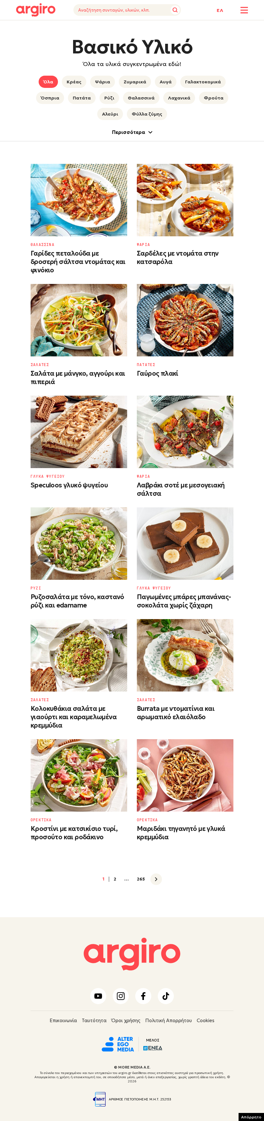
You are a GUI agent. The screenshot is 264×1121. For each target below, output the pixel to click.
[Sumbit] (175, 9)
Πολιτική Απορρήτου (168, 1020)
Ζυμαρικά (135, 82)
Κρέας (74, 82)
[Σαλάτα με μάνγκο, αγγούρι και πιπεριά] (79, 320)
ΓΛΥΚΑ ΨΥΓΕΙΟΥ (48, 476)
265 (141, 879)
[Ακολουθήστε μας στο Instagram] (121, 996)
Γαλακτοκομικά (203, 82)
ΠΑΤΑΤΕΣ (146, 364)
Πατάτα (82, 98)
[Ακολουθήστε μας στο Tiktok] (166, 996)
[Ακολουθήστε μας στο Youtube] (98, 996)
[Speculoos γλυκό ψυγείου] (79, 432)
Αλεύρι (110, 114)
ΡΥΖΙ (36, 588)
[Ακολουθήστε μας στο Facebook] (143, 996)
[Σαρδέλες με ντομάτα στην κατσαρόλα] (185, 200)
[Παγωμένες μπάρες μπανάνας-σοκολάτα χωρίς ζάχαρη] (185, 543)
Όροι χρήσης (125, 1020)
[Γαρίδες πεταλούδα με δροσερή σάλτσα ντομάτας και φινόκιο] (79, 200)
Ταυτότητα (94, 1020)
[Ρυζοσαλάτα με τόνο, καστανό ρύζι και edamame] (79, 543)
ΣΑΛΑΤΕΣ (40, 364)
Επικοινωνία (63, 1020)
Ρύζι (109, 98)
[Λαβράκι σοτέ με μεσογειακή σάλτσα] (185, 432)
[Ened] (152, 1047)
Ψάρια (102, 82)
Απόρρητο (251, 1117)
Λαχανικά (179, 98)
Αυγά (166, 82)
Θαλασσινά (141, 98)
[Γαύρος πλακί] (185, 320)
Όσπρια (50, 98)
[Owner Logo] (118, 1043)
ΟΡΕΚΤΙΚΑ (41, 820)
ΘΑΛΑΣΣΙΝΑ (42, 244)
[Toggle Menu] (244, 10)
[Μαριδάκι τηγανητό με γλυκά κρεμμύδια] (185, 775)
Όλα (48, 82)
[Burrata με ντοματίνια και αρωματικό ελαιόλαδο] (185, 655)
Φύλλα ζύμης (147, 114)
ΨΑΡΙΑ (143, 244)
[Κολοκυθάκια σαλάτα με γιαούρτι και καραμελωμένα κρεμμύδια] (79, 655)
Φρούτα (213, 98)
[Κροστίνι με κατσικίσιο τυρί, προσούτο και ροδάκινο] (79, 775)
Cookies (205, 1020)
